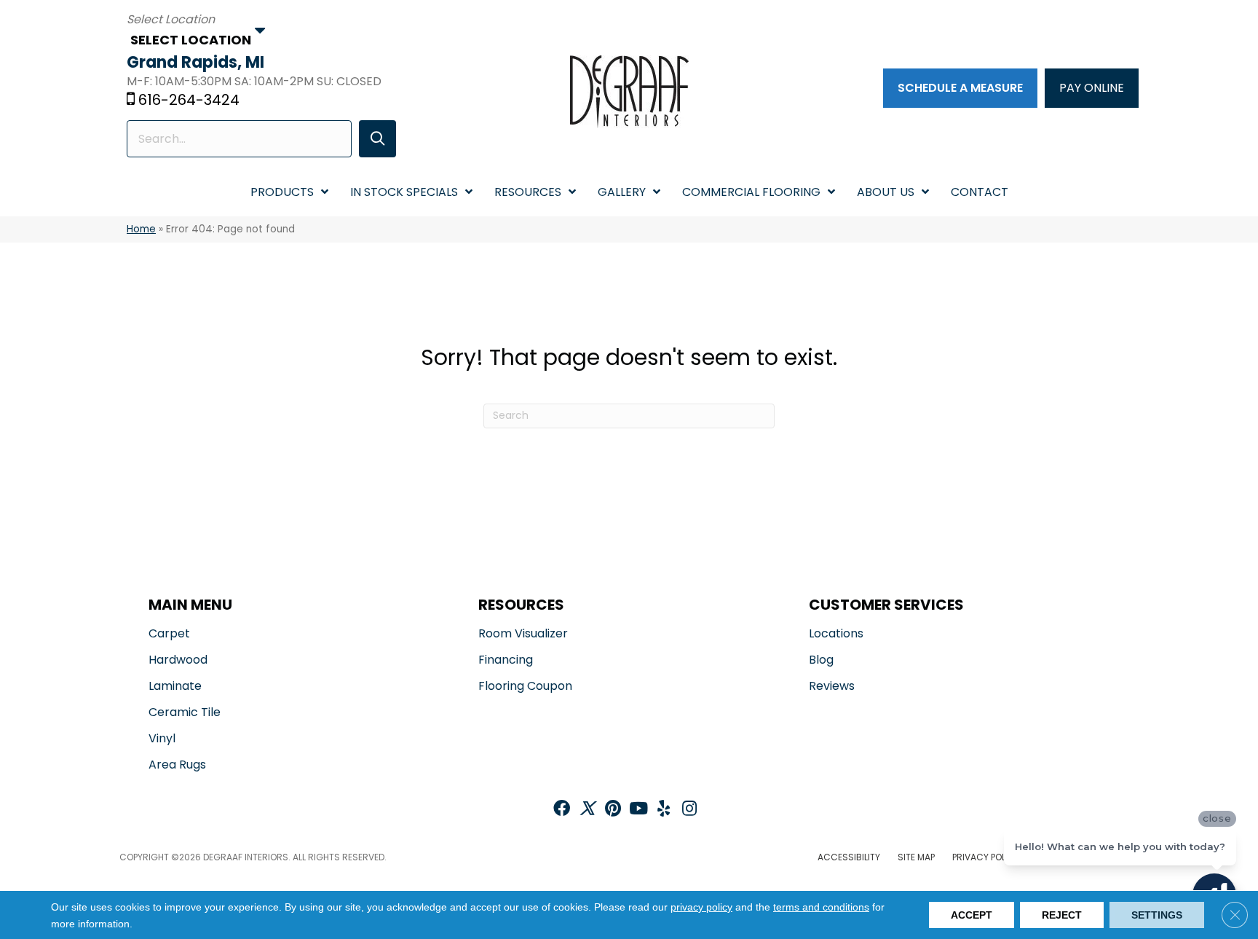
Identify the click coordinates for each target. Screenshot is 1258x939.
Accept (971, 915)
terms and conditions (821, 907)
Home (141, 229)
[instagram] (689, 810)
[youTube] (638, 810)
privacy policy (701, 907)
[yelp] (663, 810)
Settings (1156, 915)
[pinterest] (613, 810)
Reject (1062, 915)
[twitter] (587, 810)
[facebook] (561, 810)
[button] (377, 138)
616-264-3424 (189, 99)
